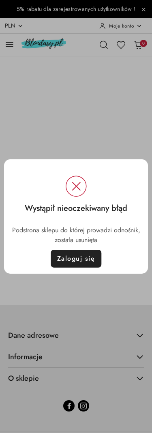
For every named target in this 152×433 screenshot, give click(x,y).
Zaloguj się (76, 258)
